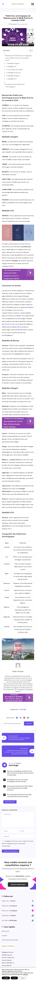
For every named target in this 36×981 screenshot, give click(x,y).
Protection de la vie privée (10, 940)
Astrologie (22, 709)
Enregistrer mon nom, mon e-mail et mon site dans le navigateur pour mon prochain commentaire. (17, 843)
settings (25, 974)
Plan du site (5, 931)
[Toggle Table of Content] (30, 50)
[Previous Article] (18, 738)
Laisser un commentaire (10, 851)
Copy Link (29, 723)
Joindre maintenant (18, 884)
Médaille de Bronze (14, 73)
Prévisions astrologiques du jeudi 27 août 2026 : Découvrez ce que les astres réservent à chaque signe (20, 773)
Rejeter (14, 978)
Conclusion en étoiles (15, 70)
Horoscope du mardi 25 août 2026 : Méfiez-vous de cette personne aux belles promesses (20, 788)
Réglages (22, 978)
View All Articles (9, 801)
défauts (31, 307)
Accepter (6, 978)
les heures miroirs (8, 324)
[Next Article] (18, 751)
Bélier (19, 316)
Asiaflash (19, 330)
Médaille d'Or (12, 67)
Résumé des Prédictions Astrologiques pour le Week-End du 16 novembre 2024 (18, 58)
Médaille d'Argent (14, 63)
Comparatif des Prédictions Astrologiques (15, 85)
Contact (4, 935)
